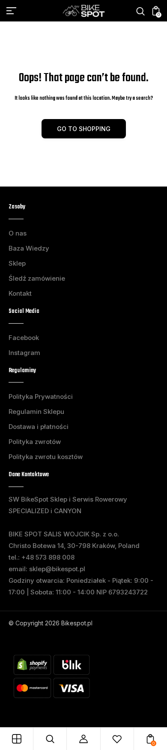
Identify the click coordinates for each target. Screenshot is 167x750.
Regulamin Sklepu (36, 411)
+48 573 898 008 (48, 557)
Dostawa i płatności (39, 426)
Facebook (24, 338)
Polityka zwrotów (35, 442)
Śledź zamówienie (37, 278)
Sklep (17, 263)
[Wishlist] (117, 739)
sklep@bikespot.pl (57, 569)
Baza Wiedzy (29, 248)
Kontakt (20, 293)
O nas (18, 233)
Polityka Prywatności (41, 396)
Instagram (24, 353)
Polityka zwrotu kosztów (46, 457)
